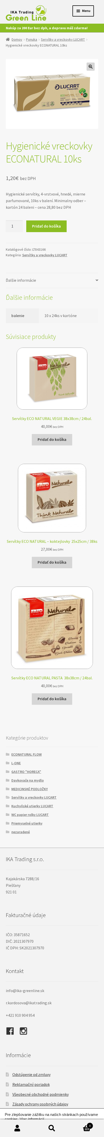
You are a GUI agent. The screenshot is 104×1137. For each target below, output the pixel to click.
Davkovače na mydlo (27, 780)
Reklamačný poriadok (31, 1084)
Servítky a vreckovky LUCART (63, 39)
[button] (91, 67)
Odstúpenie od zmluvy (31, 1074)
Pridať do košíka (46, 226)
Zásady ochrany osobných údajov (40, 1103)
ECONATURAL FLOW (26, 754)
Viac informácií (32, 1119)
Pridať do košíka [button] (52, 439)
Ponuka (31, 39)
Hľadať (52, 1128)
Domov (17, 39)
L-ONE (16, 763)
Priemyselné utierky (26, 823)
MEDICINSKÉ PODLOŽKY (29, 789)
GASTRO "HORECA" (26, 771)
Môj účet (17, 1128)
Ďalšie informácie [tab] (21, 280)
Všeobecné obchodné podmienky (40, 1094)
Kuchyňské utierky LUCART (32, 806)
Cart (80, 1124)
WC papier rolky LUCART (30, 814)
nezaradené (20, 832)
